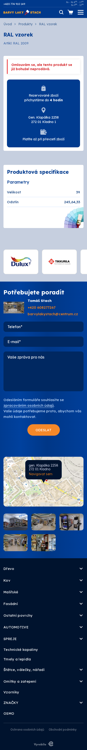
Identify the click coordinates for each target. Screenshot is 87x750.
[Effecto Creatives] (43, 743)
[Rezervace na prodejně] (70, 12)
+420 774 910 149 (14, 4)
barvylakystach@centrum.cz (53, 314)
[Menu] (81, 12)
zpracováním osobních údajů (28, 405)
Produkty (25, 24)
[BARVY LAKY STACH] (22, 12)
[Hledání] (61, 12)
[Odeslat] (43, 430)
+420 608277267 (41, 307)
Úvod (7, 24)
